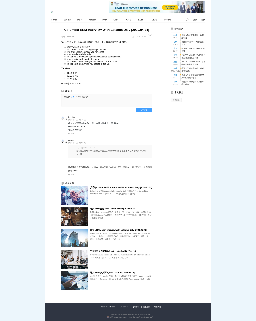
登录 (195, 19)
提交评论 (143, 110)
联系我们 (157, 307)
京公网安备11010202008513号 (119, 317)
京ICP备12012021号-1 (147, 317)
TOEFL (153, 20)
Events (67, 20)
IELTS (141, 20)
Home (54, 20)
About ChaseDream (108, 307)
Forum (167, 20)
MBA (79, 20)
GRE (128, 20)
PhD (104, 20)
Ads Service (124, 307)
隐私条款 (146, 307)
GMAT (116, 20)
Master (92, 20)
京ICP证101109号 (134, 317)
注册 (203, 19)
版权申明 (136, 307)
